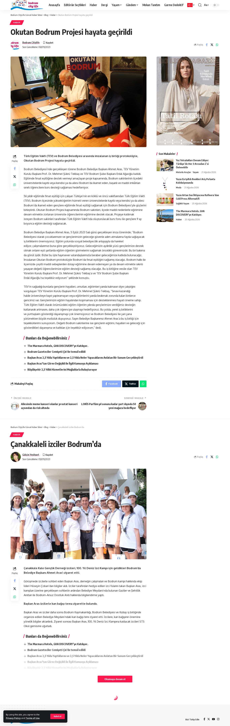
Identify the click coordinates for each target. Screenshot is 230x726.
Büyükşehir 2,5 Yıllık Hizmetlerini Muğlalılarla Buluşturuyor (62, 369)
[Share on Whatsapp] (217, 44)
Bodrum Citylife (31, 42)
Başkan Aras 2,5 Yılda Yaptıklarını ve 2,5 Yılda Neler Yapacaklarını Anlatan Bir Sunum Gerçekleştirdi (85, 357)
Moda (178, 187)
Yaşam (196, 172)
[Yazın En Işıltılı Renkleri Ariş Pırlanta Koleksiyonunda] (165, 183)
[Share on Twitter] (211, 44)
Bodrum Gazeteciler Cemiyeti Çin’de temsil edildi (56, 351)
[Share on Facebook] (206, 44)
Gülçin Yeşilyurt (30, 454)
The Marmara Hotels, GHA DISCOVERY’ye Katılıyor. (57, 346)
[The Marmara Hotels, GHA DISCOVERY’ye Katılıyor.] (165, 215)
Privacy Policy (13, 718)
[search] (200, 5)
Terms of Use (33, 718)
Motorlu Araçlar (183, 172)
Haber (16, 22)
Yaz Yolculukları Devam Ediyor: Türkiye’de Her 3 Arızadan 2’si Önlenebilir (192, 164)
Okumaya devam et (115, 679)
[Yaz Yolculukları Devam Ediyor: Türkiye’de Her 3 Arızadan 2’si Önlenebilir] (165, 165)
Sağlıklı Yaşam (182, 203)
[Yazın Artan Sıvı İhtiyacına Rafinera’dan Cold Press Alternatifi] (165, 199)
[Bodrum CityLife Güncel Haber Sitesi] (27, 5)
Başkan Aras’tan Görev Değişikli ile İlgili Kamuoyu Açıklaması (62, 363)
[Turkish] (191, 5)
